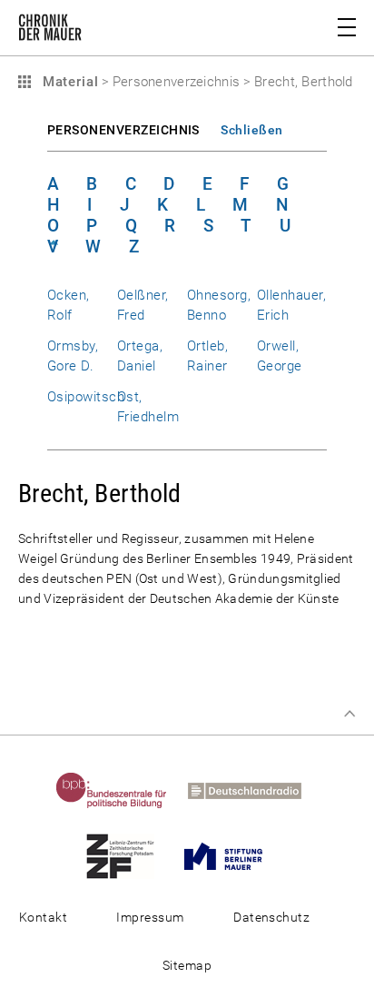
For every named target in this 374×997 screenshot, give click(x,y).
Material (68, 82)
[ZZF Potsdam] (129, 855)
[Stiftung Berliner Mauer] (232, 855)
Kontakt (43, 917)
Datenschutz (271, 917)
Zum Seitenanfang (349, 713)
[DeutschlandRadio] (253, 790)
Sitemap (187, 965)
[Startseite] (50, 31)
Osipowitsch (85, 397)
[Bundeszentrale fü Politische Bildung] (120, 790)
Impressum (149, 917)
